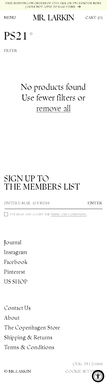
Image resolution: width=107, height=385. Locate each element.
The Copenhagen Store (32, 327)
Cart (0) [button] (94, 17)
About (12, 318)
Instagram (15, 252)
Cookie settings (84, 371)
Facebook (15, 262)
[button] (10, 17)
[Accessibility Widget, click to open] (98, 376)
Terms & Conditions (29, 347)
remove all (53, 108)
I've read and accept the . (48, 214)
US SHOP (16, 281)
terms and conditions (68, 214)
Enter (95, 203)
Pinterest (14, 272)
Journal (13, 242)
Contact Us (17, 308)
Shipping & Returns (28, 337)
